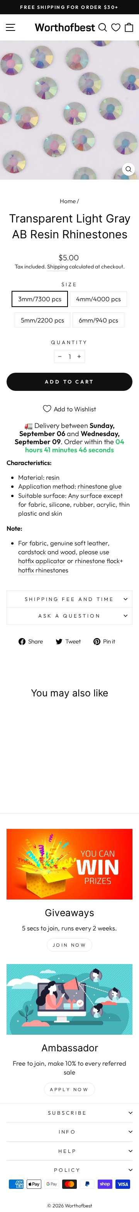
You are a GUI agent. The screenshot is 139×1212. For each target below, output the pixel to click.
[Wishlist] (116, 27)
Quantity (69, 342)
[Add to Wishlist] (45, 720)
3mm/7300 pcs (39, 299)
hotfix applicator (42, 561)
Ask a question (69, 616)
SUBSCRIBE (68, 1113)
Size (69, 284)
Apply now (69, 1089)
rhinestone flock (97, 561)
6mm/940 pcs (98, 320)
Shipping (57, 266)
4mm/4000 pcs (98, 299)
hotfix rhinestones (43, 570)
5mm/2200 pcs (42, 320)
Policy (67, 1170)
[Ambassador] (69, 999)
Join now (70, 945)
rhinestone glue (100, 486)
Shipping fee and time (69, 599)
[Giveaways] (69, 864)
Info (68, 1132)
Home (68, 201)
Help (67, 1151)
